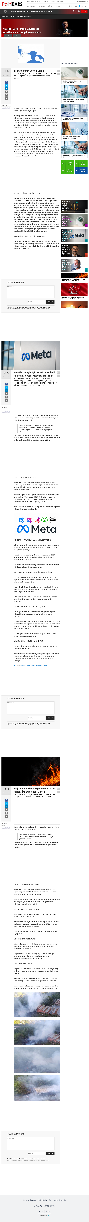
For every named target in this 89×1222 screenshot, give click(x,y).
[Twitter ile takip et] (42, 1211)
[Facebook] (6, 82)
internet (23, 665)
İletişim (56, 1200)
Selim (58, 1)
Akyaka (28, 1)
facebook (27, 665)
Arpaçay (34, 1)
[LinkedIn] (6, 88)
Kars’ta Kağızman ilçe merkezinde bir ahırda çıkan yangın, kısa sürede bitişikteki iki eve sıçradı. (35, 795)
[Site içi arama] (85, 11)
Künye (50, 1200)
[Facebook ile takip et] (39, 1211)
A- (58, 74)
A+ (58, 71)
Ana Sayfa (26, 1200)
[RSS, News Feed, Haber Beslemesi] (46, 1211)
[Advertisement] (35, 92)
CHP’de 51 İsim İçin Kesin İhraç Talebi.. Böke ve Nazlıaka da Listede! (31, 11)
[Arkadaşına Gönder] (6, 92)
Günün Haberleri (42, 1200)
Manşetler (33, 1200)
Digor (39, 1)
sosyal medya (34, 665)
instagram (40, 665)
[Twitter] (6, 85)
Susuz (62, 1)
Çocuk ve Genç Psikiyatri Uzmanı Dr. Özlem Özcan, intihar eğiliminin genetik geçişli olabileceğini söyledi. (35, 75)
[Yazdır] (6, 95)
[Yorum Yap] (6, 98)
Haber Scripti (43, 1215)
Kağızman (45, 1)
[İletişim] (82, 11)
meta (45, 665)
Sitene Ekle (62, 1200)
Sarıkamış (52, 1)
